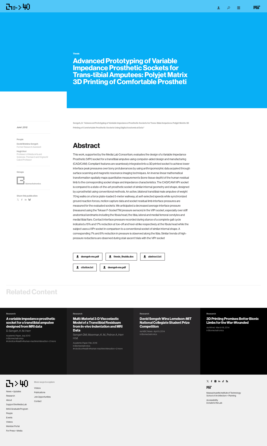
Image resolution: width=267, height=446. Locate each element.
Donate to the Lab (214, 403)
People (9, 413)
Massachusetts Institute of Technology (223, 393)
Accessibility (212, 400)
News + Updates (13, 391)
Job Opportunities (42, 397)
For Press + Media (14, 430)
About (9, 400)
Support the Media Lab (16, 404)
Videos (9, 422)
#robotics (10, 341)
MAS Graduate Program (17, 409)
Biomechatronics (15, 338)
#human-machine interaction (35, 341)
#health (18, 341)
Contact (37, 401)
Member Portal (13, 426)
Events (9, 417)
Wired (212, 327)
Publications (39, 392)
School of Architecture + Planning (221, 395)
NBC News (147, 331)
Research (10, 396)
